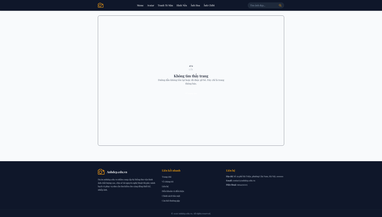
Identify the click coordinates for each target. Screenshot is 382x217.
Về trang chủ (191, 93)
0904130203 (242, 184)
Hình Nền (182, 5)
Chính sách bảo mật (171, 195)
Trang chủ (166, 176)
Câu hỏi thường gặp (171, 200)
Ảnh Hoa (195, 5)
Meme (140, 5)
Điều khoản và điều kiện (173, 191)
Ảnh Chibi (209, 5)
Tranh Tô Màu (165, 5)
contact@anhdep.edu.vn (244, 180)
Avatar (150, 5)
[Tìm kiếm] (280, 5)
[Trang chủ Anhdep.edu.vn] (101, 5)
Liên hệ (165, 186)
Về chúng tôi (167, 181)
